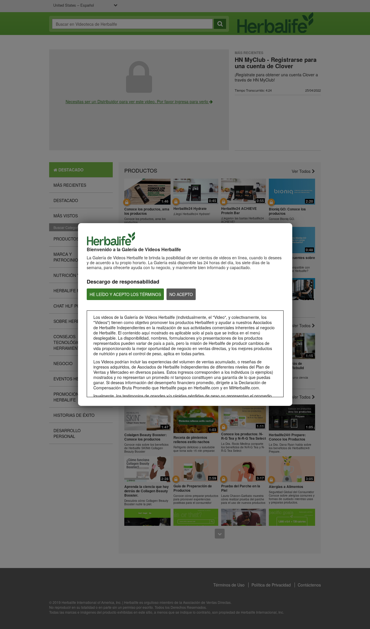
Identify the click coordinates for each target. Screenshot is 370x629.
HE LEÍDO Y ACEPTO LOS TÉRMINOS (125, 294)
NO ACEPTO (181, 294)
